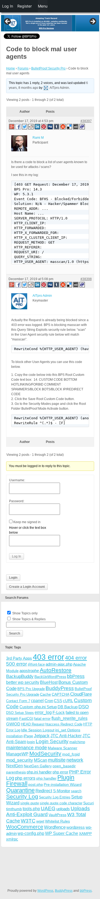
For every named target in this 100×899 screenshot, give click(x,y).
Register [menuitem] (24, 6)
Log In (16, 556)
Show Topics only (25, 613)
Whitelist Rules (57, 821)
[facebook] (18, 126)
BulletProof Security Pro (48, 68)
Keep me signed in (27, 522)
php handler (46, 778)
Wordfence (55, 827)
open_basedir (64, 766)
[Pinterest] (44, 126)
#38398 (86, 279)
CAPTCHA (60, 694)
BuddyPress (60, 688)
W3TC (28, 821)
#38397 (86, 121)
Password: (16, 501)
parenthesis (16, 772)
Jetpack (42, 735)
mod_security (19, 760)
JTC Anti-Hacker (66, 735)
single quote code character (61, 803)
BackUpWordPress (50, 676)
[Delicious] (70, 126)
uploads (63, 808)
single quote (29, 803)
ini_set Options (67, 730)
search (76, 791)
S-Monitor (61, 790)
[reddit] (31, 126)
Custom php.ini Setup (38, 706)
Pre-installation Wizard (63, 784)
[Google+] (11, 126)
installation (14, 736)
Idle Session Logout (37, 730)
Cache (45, 694)
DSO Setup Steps (20, 713)
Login (13, 577)
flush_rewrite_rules (69, 718)
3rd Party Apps (19, 658)
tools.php (31, 808)
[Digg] (50, 126)
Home (10, 68)
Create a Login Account (27, 587)
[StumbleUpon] (63, 126)
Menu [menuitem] (42, 6)
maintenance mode (26, 747)
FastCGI (26, 718)
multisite (57, 760)
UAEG (48, 808)
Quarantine (20, 790)
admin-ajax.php (59, 664)
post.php (35, 784)
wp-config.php (31, 833)
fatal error (42, 718)
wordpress (75, 827)
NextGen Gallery (38, 766)
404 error (76, 658)
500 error (16, 664)
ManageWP (17, 753)
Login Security (52, 741)
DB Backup (68, 706)
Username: (17, 480)
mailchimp (77, 742)
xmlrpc (12, 839)
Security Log (22, 796)
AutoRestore (55, 670)
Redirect (43, 790)
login (31, 742)
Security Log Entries (54, 797)
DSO (83, 706)
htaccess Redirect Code (63, 724)
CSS (58, 700)
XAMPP (85, 833)
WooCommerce (24, 827)
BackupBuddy (20, 676)
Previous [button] (8, 22)
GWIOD (13, 724)
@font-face (36, 664)
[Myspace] (76, 126)
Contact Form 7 (18, 701)
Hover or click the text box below (27, 530)
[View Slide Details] (50, 23)
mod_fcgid (71, 754)
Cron (49, 700)
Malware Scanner (62, 748)
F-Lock (59, 712)
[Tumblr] (57, 126)
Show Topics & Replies (29, 619)
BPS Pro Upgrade (31, 689)
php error (60, 772)
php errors (25, 778)
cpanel (37, 700)
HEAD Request (33, 724)
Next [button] (93, 22)
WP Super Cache (61, 833)
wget (40, 821)
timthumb (14, 809)
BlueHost (49, 682)
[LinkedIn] (38, 126)
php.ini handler (39, 772)
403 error (48, 656)
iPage (28, 736)
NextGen (14, 766)
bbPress (76, 676)
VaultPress (57, 815)
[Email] (82, 126)
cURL (68, 700)
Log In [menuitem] (7, 6)
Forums (23, 68)
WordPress (45, 891)
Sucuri (88, 803)
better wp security (22, 682)
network (74, 760)
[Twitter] (25, 126)
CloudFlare (81, 694)
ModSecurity (45, 753)
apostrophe (29, 670)
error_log (43, 712)
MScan (40, 760)
